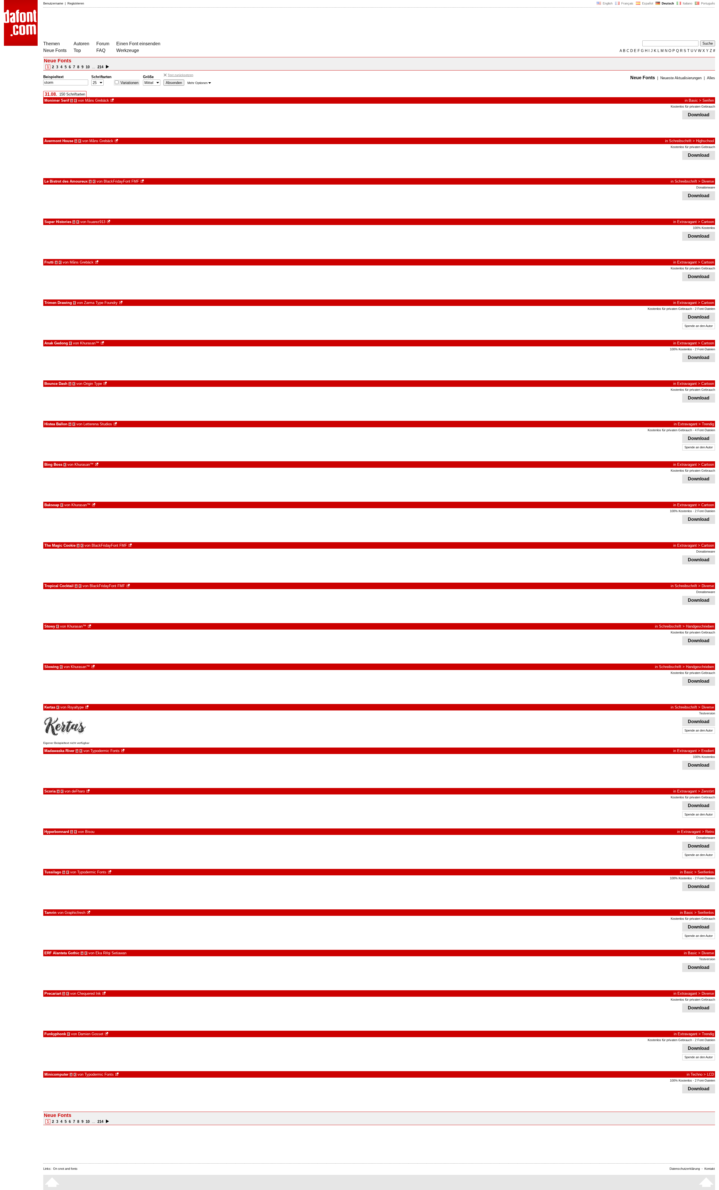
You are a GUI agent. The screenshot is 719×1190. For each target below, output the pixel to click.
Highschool (705, 141)
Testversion (707, 713)
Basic (693, 100)
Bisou (89, 832)
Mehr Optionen (197, 83)
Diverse (708, 181)
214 (100, 67)
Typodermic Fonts (105, 751)
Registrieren (75, 3)
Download (698, 114)
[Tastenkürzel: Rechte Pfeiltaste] (107, 67)
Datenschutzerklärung (685, 1168)
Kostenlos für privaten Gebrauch (693, 106)
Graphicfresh (75, 912)
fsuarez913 (96, 222)
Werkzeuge (127, 50)
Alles (711, 78)
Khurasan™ (89, 343)
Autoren (81, 43)
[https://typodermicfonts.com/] (123, 751)
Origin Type (92, 383)
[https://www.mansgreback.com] (112, 100)
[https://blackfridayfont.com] (142, 181)
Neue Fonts (55, 50)
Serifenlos (706, 872)
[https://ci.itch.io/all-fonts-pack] (104, 993)
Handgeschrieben (700, 626)
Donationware (705, 187)
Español (647, 3)
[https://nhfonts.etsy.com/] (109, 222)
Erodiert (707, 751)
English (607, 3)
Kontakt (709, 1168)
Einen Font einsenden (138, 43)
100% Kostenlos (704, 228)
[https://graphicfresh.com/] (89, 912)
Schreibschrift (680, 141)
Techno (696, 1074)
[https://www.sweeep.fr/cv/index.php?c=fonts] (107, 1034)
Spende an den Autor (698, 326)
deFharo (78, 791)
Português (707, 3)
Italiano (687, 3)
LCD (710, 1074)
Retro (709, 832)
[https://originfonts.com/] (105, 383)
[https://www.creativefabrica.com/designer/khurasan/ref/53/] (102, 343)
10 (88, 67)
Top (77, 50)
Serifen (708, 100)
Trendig (708, 424)
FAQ (100, 50)
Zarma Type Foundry (101, 303)
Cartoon (707, 222)
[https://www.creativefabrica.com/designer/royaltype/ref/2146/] (87, 707)
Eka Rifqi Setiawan (110, 953)
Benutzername (53, 3)
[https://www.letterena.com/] (115, 424)
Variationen (128, 83)
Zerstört (707, 791)
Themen (51, 43)
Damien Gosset (90, 1034)
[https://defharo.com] (88, 791)
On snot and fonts (65, 1168)
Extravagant (687, 222)
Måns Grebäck (97, 100)
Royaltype (75, 707)
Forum (102, 43)
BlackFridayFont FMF (121, 181)
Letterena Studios (97, 424)
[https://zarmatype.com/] (121, 303)
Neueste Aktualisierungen (681, 78)
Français (627, 3)
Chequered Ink (89, 993)
